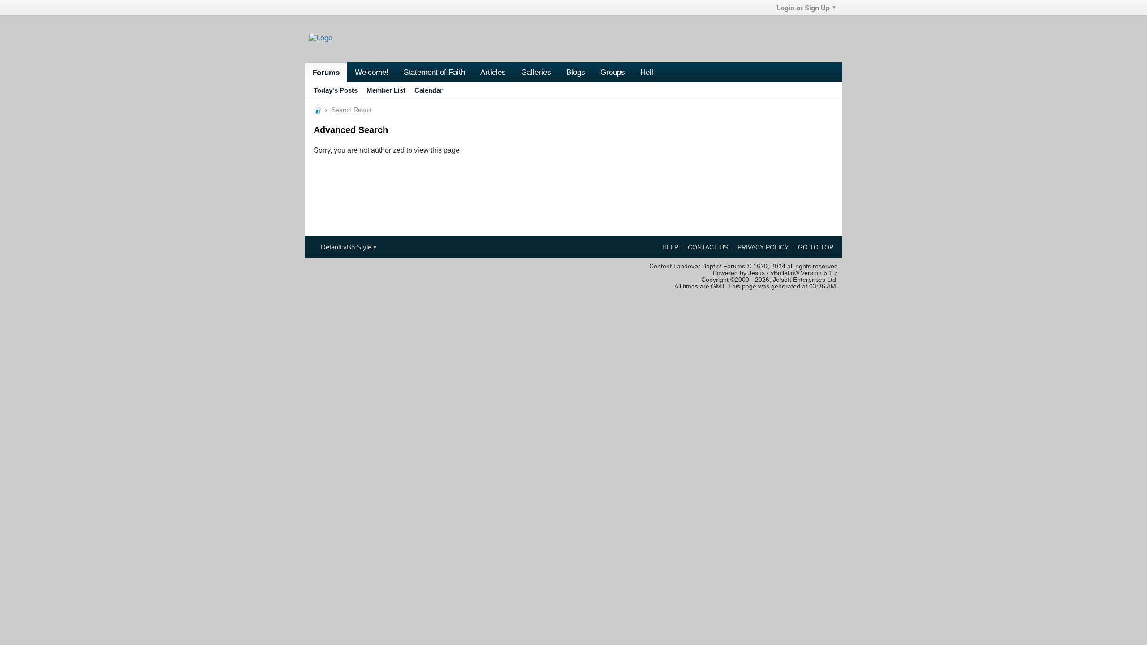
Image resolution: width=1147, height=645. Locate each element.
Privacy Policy (763, 247)
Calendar (428, 90)
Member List (386, 90)
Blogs (575, 72)
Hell (646, 72)
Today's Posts (336, 90)
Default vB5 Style (347, 247)
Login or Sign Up (803, 8)
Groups (612, 72)
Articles (493, 72)
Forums (326, 72)
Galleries (536, 72)
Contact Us (708, 247)
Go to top (815, 247)
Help (670, 247)
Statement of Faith (434, 72)
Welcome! (371, 72)
